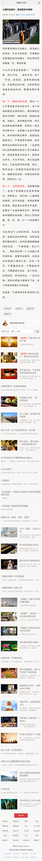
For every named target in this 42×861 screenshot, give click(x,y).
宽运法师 (16, 840)
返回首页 (12, 850)
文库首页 (7, 308)
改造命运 (5, 821)
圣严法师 (37, 826)
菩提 (36, 821)
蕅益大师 (16, 831)
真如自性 (26, 840)
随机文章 (30, 308)
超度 (5, 835)
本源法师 (16, 821)
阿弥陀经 (16, 835)
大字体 (23, 15)
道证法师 (37, 831)
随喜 (26, 821)
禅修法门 (5, 840)
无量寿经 (5, 826)
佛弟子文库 (21, 3)
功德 (36, 835)
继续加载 (21, 815)
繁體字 (18, 15)
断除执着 (16, 826)
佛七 (26, 826)
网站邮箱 (30, 850)
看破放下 (37, 840)
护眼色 (28, 15)
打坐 (26, 835)
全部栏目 (19, 308)
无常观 (26, 831)
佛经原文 (24, 850)
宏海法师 (5, 831)
